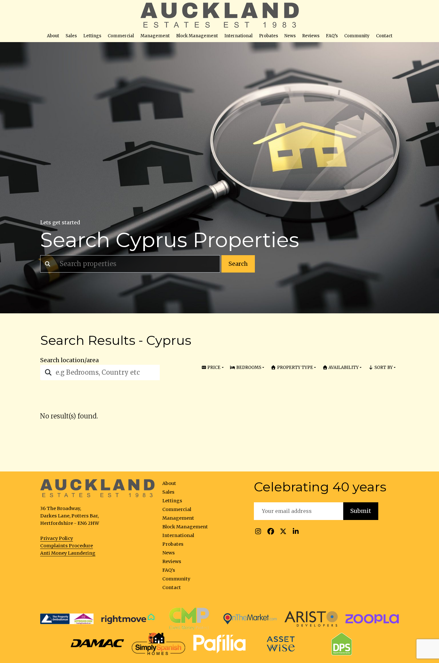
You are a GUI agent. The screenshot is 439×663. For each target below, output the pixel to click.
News (290, 36)
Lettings (92, 36)
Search (238, 263)
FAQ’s (332, 36)
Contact (384, 36)
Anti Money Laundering (67, 553)
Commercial (121, 36)
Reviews (310, 36)
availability (343, 367)
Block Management (197, 36)
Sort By (383, 367)
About (53, 36)
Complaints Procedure (66, 546)
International (238, 36)
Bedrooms (248, 367)
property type (294, 367)
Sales (71, 36)
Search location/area (69, 360)
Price (213, 367)
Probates (268, 36)
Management (155, 36)
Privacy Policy (56, 538)
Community (357, 36)
